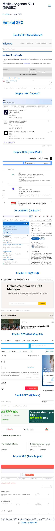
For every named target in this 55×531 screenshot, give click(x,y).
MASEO (6, 14)
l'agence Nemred (29, 522)
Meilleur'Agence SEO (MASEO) (18, 6)
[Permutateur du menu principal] (49, 6)
